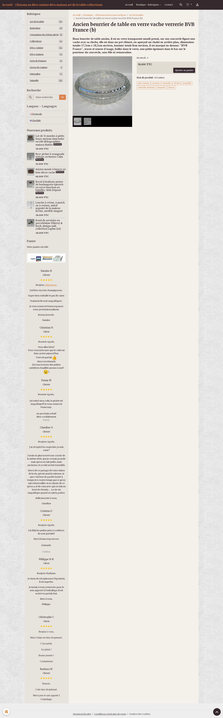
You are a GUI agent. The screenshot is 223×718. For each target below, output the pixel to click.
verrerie (156, 83)
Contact (168, 4)
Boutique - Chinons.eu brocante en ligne (104, 15)
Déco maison (46, 54)
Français (37, 114)
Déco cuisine (46, 47)
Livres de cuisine (46, 67)
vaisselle (167, 83)
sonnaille (186, 83)
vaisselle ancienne (146, 87)
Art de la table (136, 15)
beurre (171, 87)
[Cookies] (6, 711)
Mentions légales (82, 714)
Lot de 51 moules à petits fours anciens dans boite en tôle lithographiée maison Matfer (49, 140)
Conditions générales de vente (110, 714)
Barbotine (46, 28)
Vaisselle (46, 80)
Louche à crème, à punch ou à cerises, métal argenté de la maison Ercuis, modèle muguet (50, 206)
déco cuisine (143, 83)
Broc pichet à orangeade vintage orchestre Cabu (49, 155)
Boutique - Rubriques (147, 4)
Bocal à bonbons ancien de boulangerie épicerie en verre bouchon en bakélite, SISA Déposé (49, 186)
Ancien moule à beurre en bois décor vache (50, 171)
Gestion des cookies (139, 714)
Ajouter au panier (184, 70)
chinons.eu (51, 285)
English (36, 120)
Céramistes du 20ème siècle (46, 34)
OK (62, 97)
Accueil (129, 4)
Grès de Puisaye (46, 60)
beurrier (162, 87)
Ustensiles (46, 74)
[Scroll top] (217, 712)
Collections (46, 41)
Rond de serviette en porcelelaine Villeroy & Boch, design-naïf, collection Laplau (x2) (49, 224)
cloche (177, 83)
